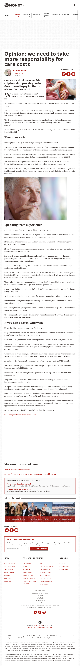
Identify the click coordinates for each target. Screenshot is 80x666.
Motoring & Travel (65, 15)
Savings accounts (29, 575)
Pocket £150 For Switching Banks (19, 489)
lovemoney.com (38, 625)
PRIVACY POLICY (9, 572)
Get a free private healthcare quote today (20, 415)
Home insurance (45, 572)
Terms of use (32, 627)
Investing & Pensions (75, 15)
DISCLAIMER (7, 578)
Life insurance (27, 572)
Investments (44, 584)
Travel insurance (45, 575)
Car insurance (45, 569)
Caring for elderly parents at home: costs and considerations (30, 474)
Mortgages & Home (36, 15)
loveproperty (64, 569)
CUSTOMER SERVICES (10, 564)
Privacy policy (41, 627)
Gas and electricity (46, 566)
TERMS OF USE (8, 569)
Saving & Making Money (46, 15)
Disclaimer (49, 627)
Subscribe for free (39, 549)
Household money (20, 70)
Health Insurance (46, 581)
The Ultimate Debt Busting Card (19, 484)
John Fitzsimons (18, 73)
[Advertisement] (40, 34)
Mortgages (26, 569)
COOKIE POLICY (9, 575)
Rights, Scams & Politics (56, 15)
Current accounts (29, 578)
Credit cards (27, 564)
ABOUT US (7, 581)
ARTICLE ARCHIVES (9, 566)
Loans (25, 566)
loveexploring (64, 566)
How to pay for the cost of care (17, 470)
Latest (7, 15)
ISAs (41, 564)
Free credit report (46, 578)
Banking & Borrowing (26, 15)
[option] (16, 512)
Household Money (17, 15)
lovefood (62, 564)
